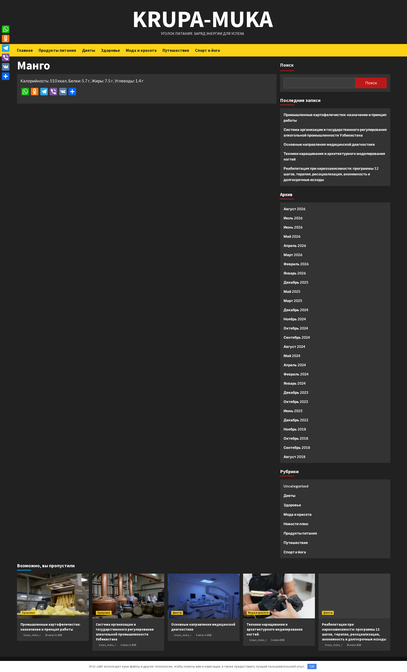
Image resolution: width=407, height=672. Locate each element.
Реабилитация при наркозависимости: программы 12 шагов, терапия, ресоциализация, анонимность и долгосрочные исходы (331, 174)
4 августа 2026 (204, 635)
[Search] (387, 50)
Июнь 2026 (293, 227)
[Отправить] (5, 76)
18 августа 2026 (53, 635)
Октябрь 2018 (296, 438)
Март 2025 (293, 300)
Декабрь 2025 (296, 282)
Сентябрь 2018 (297, 447)
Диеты (88, 50)
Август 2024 (294, 346)
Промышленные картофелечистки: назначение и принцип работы (335, 117)
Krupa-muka (202, 18)
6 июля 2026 (278, 640)
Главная (25, 50)
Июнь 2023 (293, 411)
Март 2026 (293, 255)
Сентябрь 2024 (297, 337)
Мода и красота (141, 50)
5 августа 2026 (128, 645)
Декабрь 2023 (296, 392)
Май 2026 (292, 236)
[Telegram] (5, 48)
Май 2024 (292, 356)
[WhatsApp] (5, 29)
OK (312, 666)
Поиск (287, 65)
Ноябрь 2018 (295, 429)
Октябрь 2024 (296, 328)
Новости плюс (296, 524)
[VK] (5, 67)
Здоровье (110, 50)
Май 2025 (292, 291)
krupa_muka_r (32, 635)
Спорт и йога (207, 50)
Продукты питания (57, 50)
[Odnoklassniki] (5, 38)
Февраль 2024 (296, 374)
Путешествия (176, 50)
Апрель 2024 (295, 365)
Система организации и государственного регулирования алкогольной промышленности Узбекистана (335, 132)
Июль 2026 (293, 218)
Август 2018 (294, 457)
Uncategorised (296, 486)
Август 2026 (294, 209)
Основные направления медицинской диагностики (329, 144)
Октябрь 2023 (296, 401)
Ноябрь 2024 (295, 319)
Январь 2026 (295, 273)
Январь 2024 (295, 383)
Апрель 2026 (295, 245)
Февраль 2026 (296, 264)
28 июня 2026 (354, 645)
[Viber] (5, 57)
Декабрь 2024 (296, 310)
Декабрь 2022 (296, 420)
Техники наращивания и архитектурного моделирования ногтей (334, 156)
